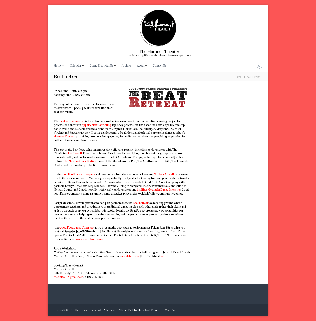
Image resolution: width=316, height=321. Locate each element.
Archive (126, 65)
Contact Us (159, 65)
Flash (131, 310)
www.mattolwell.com (89, 239)
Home (58, 65)
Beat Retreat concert (71, 121)
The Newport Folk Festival (80, 161)
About (140, 65)
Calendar (75, 65)
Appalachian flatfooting (96, 125)
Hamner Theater (64, 136)
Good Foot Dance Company (77, 174)
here (163, 256)
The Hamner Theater (159, 51)
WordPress (171, 310)
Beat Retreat (140, 203)
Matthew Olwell (164, 174)
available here (131, 256)
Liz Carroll (75, 153)
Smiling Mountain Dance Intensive (158, 189)
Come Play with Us (101, 65)
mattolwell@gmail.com (68, 277)
